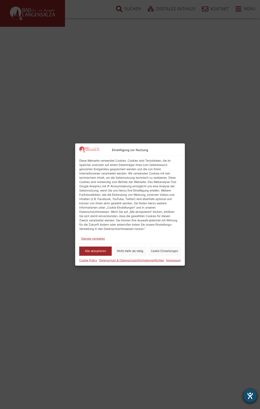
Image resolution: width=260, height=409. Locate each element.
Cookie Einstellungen (164, 251)
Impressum (173, 260)
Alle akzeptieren (95, 251)
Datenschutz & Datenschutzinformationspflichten (131, 260)
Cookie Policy (88, 260)
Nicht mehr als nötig (130, 251)
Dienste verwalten (93, 238)
